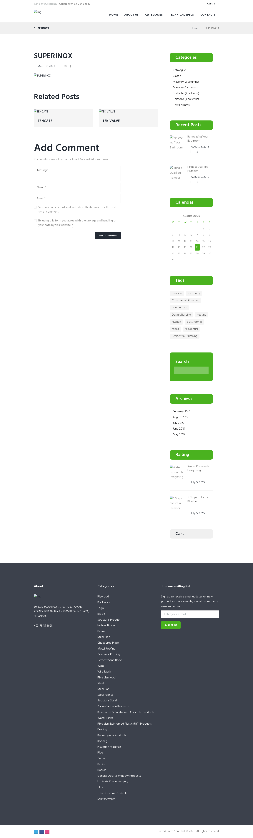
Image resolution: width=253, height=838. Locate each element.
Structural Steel (107, 700)
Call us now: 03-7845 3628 (74, 4)
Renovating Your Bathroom (197, 138)
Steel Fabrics (105, 695)
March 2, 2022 (46, 66)
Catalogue (179, 70)
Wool (100, 666)
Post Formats (181, 105)
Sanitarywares (106, 799)
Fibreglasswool (106, 677)
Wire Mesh (104, 671)
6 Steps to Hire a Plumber (198, 499)
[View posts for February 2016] (173, 215)
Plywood (103, 596)
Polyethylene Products (111, 735)
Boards (101, 770)
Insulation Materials (109, 747)
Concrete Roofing (108, 654)
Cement (102, 758)
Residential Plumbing (184, 336)
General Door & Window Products (119, 776)
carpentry (194, 293)
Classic (177, 76)
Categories (154, 14)
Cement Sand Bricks (109, 660)
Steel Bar (103, 689)
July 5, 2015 (198, 482)
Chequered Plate (108, 642)
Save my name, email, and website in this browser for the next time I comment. (77, 209)
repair (175, 329)
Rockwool (103, 602)
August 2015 (180, 417)
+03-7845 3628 (43, 625)
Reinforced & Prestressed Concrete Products (125, 712)
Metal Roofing (106, 648)
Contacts (208, 14)
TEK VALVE (111, 121)
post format (194, 321)
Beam (101, 631)
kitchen (176, 321)
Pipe (100, 752)
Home (113, 14)
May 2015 (179, 434)
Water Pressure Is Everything (198, 468)
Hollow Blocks (106, 625)
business (177, 293)
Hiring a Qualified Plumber (197, 169)
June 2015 (179, 428)
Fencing (102, 729)
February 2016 (181, 411)
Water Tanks (105, 718)
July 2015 (178, 423)
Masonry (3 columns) (186, 87)
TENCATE (45, 121)
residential (191, 329)
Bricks (100, 764)
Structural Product (108, 619)
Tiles (100, 787)
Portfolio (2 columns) (186, 93)
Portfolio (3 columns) (186, 99)
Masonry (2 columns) (186, 82)
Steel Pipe (103, 637)
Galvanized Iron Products (113, 706)
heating (201, 314)
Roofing (102, 741)
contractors (179, 307)
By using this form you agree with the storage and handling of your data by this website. (77, 222)
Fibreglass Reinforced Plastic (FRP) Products (124, 723)
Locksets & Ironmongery (112, 781)
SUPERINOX (53, 56)
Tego (100, 608)
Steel (100, 683)
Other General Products (112, 793)
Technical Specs (181, 14)
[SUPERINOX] (42, 75)
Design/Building (181, 314)
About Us (131, 14)
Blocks (101, 614)
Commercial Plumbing (185, 300)
